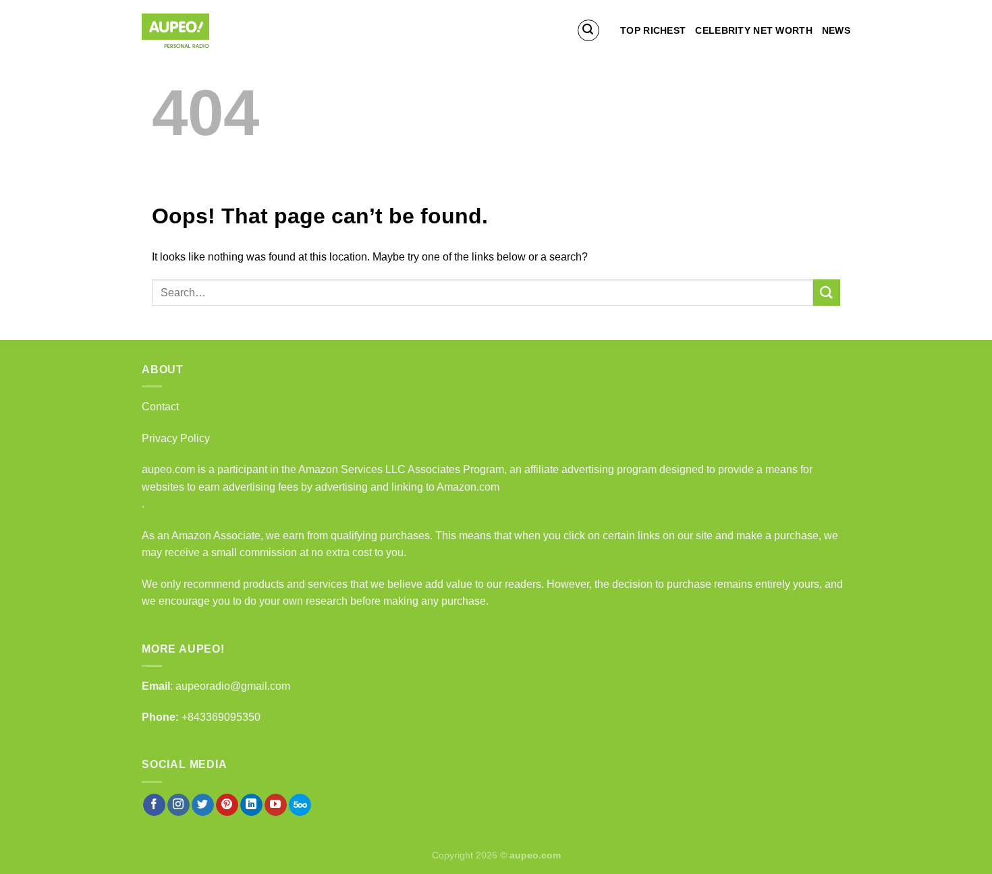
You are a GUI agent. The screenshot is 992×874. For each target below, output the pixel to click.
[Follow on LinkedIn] (251, 805)
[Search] (588, 30)
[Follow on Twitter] (203, 805)
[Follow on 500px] (300, 805)
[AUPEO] (209, 30)
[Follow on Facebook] (154, 805)
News (836, 30)
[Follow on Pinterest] (227, 805)
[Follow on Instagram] (178, 805)
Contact (160, 406)
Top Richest (653, 30)
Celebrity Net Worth (753, 30)
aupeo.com (168, 469)
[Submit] (826, 292)
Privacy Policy (176, 438)
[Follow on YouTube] (276, 805)
